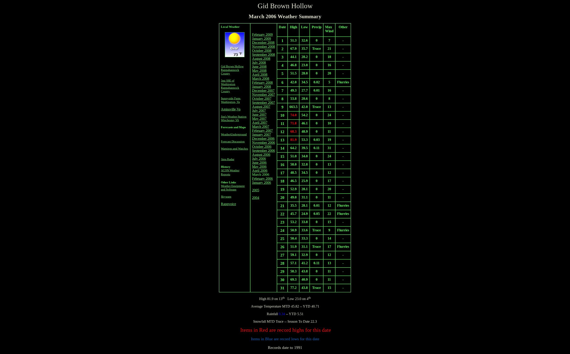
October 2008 (261, 50)
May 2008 (259, 70)
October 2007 (261, 98)
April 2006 (259, 170)
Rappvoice (228, 204)
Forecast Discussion (233, 141)
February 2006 (262, 178)
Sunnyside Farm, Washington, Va (231, 100)
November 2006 (263, 142)
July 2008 (259, 62)
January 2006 (261, 182)
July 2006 (259, 158)
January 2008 (261, 86)
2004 (255, 198)
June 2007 (259, 114)
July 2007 (259, 110)
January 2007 (261, 134)
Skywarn (226, 196)
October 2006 (261, 146)
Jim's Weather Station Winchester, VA (233, 118)
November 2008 (263, 46)
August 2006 (261, 154)
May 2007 (259, 118)
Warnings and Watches (234, 148)
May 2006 (259, 166)
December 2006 (263, 138)
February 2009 (262, 34)
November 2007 (263, 94)
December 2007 (263, 90)
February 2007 (262, 130)
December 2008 (263, 42)
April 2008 (259, 74)
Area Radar (227, 159)
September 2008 (263, 54)
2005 (255, 190)
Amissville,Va (230, 109)
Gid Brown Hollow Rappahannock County (232, 70)
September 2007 (263, 102)
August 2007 (261, 106)
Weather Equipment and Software (233, 187)
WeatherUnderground (234, 134)
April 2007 (259, 122)
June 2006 (259, 162)
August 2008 (261, 58)
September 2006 (263, 150)
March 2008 (260, 78)
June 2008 (259, 66)
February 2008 (262, 82)
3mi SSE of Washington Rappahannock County (230, 86)
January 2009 (261, 38)
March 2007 (260, 126)
